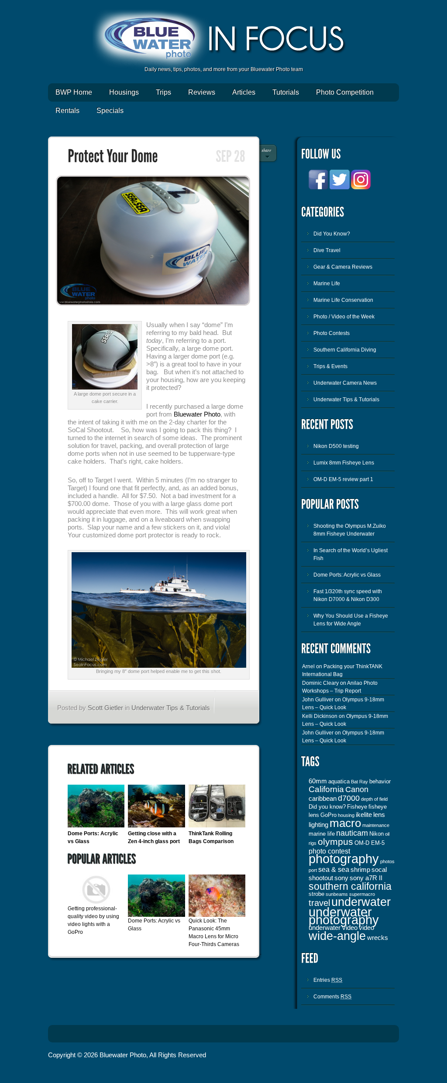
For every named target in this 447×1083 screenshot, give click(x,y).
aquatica (339, 781)
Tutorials (285, 92)
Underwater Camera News (345, 383)
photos (387, 861)
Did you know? (327, 806)
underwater (361, 902)
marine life (322, 833)
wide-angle (337, 936)
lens (379, 814)
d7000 (349, 798)
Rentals (67, 110)
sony (341, 878)
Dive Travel (326, 250)
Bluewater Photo (197, 414)
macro (345, 823)
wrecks (377, 937)
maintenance (375, 825)
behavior (380, 781)
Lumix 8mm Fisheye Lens (343, 463)
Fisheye (357, 806)
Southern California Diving (344, 350)
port (313, 870)
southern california (350, 886)
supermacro (362, 894)
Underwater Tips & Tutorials (170, 707)
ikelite (364, 814)
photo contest (329, 851)
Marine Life (326, 283)
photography (344, 858)
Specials (110, 110)
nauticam (352, 833)
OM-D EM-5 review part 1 (343, 479)
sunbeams (337, 894)
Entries (327, 980)
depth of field (374, 799)
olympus (335, 842)
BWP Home (73, 92)
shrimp (360, 869)
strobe (316, 894)
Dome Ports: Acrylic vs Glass (347, 575)
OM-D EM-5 (369, 843)
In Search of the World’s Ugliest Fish (350, 554)
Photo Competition (345, 92)
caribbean (323, 798)
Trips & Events (330, 366)
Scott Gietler (105, 707)
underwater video (333, 927)
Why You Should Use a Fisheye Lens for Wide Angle (350, 620)
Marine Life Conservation (343, 300)
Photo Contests (331, 333)
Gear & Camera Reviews (342, 267)
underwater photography (344, 916)
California (326, 789)
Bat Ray (359, 781)
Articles (243, 92)
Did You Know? (331, 234)
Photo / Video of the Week (344, 317)
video (366, 927)
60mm (318, 781)
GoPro (328, 815)
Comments (332, 997)
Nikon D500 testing (336, 446)
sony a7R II (366, 878)
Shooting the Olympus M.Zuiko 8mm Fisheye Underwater (349, 530)
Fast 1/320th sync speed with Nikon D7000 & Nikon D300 (347, 595)
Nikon (376, 833)
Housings (124, 92)
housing (346, 815)
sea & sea (333, 869)
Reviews (201, 92)
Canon (356, 789)
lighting (318, 824)
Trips (163, 92)
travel (319, 903)
